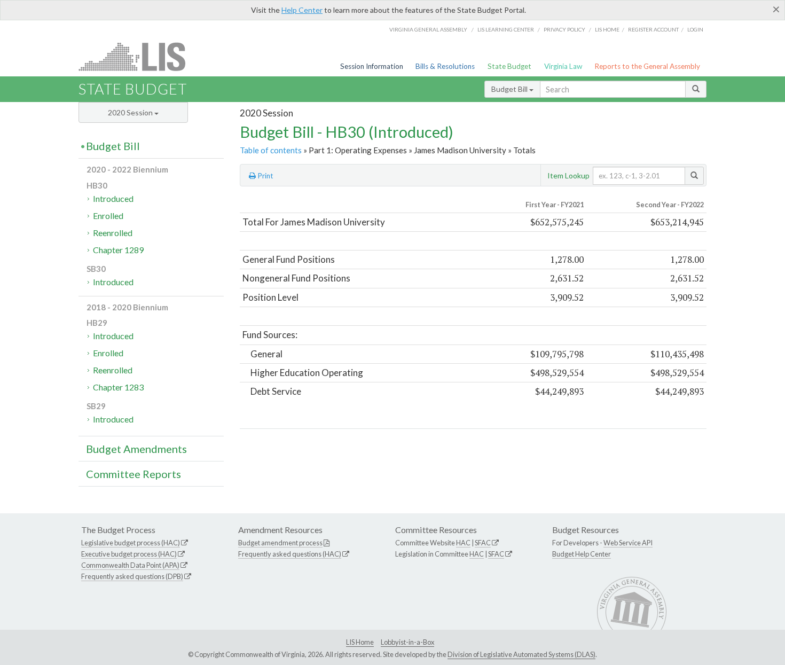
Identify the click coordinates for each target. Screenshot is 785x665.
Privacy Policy (564, 29)
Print (264, 175)
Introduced (113, 198)
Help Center (302, 9)
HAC (463, 542)
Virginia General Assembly (428, 29)
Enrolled (108, 215)
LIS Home (360, 642)
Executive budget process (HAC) (129, 554)
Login (695, 29)
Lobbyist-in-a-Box (407, 642)
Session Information (371, 66)
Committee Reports (133, 473)
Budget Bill (510, 88)
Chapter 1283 (118, 387)
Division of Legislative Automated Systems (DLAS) (521, 654)
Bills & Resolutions (445, 66)
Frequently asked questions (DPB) (132, 576)
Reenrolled (112, 233)
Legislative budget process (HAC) (130, 542)
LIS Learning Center (505, 29)
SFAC (483, 542)
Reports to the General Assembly (647, 66)
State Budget (509, 66)
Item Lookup (568, 175)
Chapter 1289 (118, 250)
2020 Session (131, 112)
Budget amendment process (280, 542)
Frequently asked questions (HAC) (289, 554)
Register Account (653, 29)
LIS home (607, 29)
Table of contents (271, 150)
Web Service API (628, 542)
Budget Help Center (581, 554)
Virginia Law (563, 66)
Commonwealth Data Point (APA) (130, 565)
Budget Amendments (136, 448)
